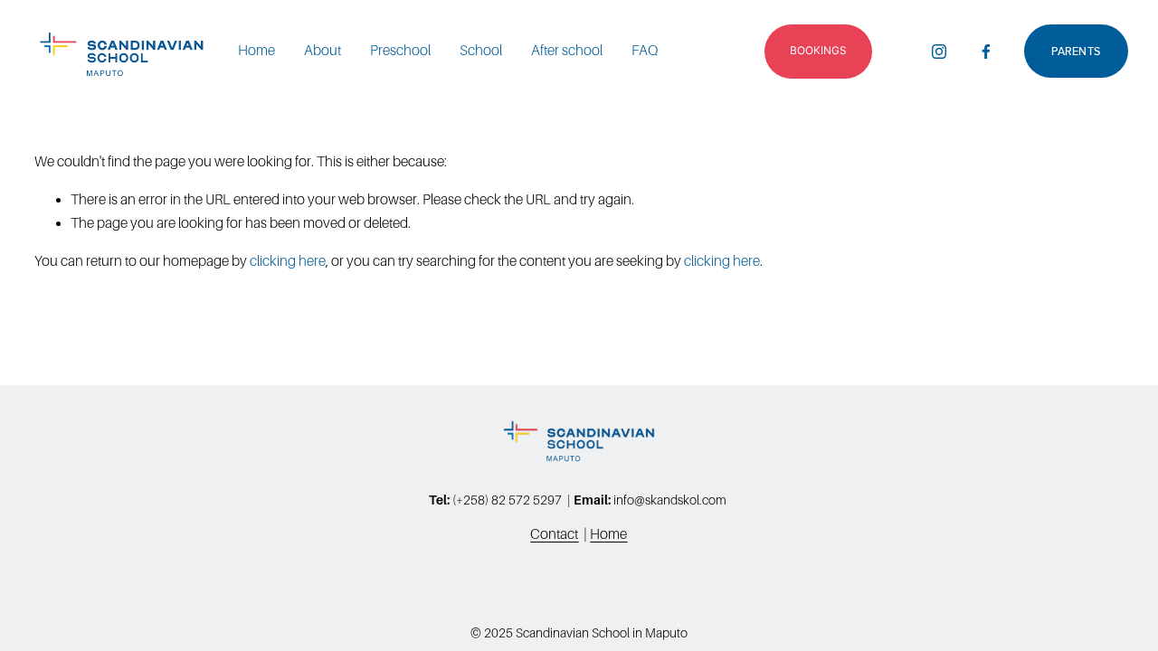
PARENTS (1075, 51)
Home (256, 50)
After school (567, 50)
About (322, 50)
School (481, 50)
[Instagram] (939, 51)
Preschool (400, 50)
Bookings (818, 50)
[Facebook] (986, 51)
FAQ (644, 50)
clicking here (288, 261)
